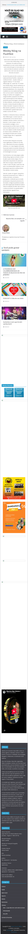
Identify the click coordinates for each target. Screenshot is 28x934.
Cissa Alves (13, 57)
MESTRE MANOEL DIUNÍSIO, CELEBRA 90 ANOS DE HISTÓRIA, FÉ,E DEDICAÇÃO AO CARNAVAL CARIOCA (16, 5)
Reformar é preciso (8, 215)
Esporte (4, 896)
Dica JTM (5, 913)
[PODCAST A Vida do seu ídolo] (14, 284)
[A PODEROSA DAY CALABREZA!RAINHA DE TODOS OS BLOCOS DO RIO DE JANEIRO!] (14, 254)
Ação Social (4, 893)
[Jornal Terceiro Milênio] (3, 36)
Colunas (4, 905)
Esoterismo (4, 902)
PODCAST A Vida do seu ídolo (13, 298)
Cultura (5, 47)
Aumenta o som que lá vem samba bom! (12, 323)
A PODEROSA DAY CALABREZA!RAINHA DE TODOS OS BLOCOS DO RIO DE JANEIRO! (14, 272)
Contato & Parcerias (7, 917)
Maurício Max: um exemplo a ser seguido (15, 220)
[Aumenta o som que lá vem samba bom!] (14, 308)
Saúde (3, 889)
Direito (3, 899)
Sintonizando (6, 910)
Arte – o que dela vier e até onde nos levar (14, 907)
